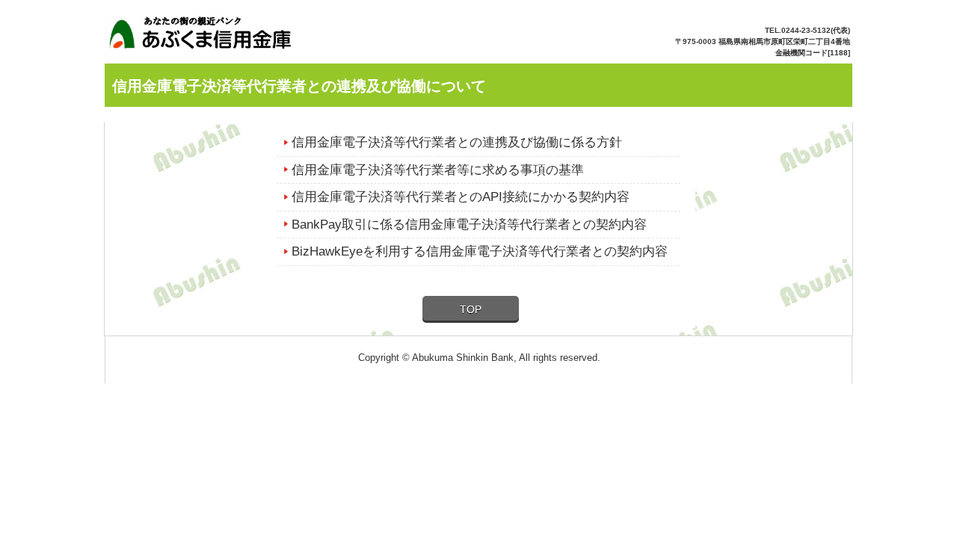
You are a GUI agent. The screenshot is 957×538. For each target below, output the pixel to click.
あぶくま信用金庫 (207, 37)
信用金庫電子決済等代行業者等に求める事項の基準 (438, 170)
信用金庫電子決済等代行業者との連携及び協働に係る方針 (457, 142)
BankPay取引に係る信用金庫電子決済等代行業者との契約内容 (469, 224)
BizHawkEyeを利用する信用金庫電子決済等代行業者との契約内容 (480, 251)
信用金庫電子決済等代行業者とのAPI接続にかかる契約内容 (461, 197)
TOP (470, 309)
